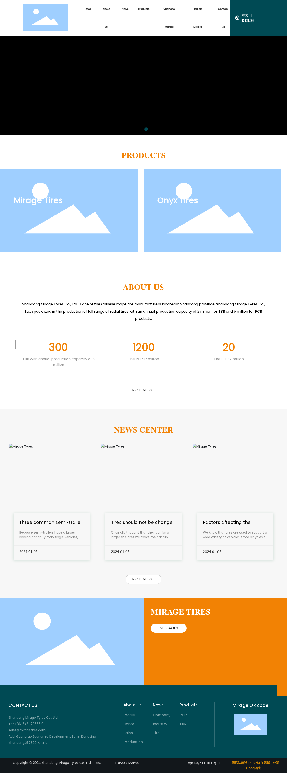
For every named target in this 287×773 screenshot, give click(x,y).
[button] (141, 129)
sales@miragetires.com (27, 730)
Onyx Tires (177, 200)
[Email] (282, 670)
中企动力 (256, 762)
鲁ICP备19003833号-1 (204, 763)
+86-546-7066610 (29, 724)
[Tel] (282, 681)
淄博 (267, 762)
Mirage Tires (38, 200)
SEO (99, 762)
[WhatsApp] (282, 660)
